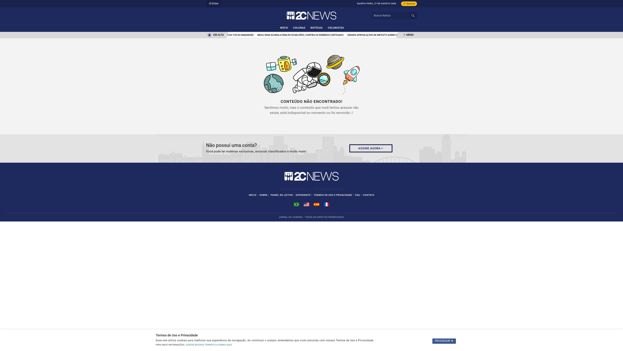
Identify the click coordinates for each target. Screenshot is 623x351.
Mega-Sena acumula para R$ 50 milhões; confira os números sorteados (297, 35)
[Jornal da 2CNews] (311, 15)
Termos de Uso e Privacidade (333, 195)
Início (285, 27)
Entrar (215, 3)
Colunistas (336, 27)
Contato (368, 195)
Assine (410, 3)
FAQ (357, 195)
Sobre (263, 195)
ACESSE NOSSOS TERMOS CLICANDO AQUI (209, 345)
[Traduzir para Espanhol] (316, 204)
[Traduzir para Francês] (326, 204)
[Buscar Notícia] (413, 15)
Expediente (303, 195)
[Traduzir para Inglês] (306, 204)
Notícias (318, 27)
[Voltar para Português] (296, 204)
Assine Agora (369, 148)
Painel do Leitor (282, 195)
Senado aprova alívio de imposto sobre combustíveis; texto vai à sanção (388, 35)
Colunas (300, 27)
